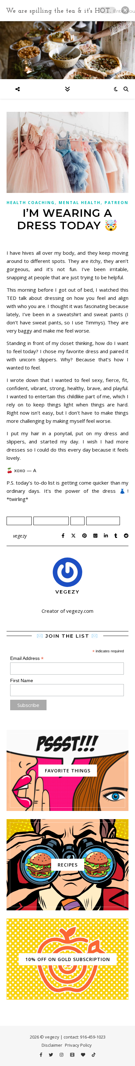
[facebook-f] (41, 1054)
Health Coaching (31, 202)
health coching (51, 521)
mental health (103, 521)
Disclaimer (52, 1045)
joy (77, 521)
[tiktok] (93, 1054)
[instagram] (62, 1054)
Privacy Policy (78, 1045)
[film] (72, 1054)
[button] (125, 10)
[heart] (83, 1054)
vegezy (20, 536)
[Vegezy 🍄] (67, 49)
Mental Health (80, 202)
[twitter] (51, 1054)
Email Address (27, 658)
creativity (19, 521)
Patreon (116, 202)
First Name (21, 680)
